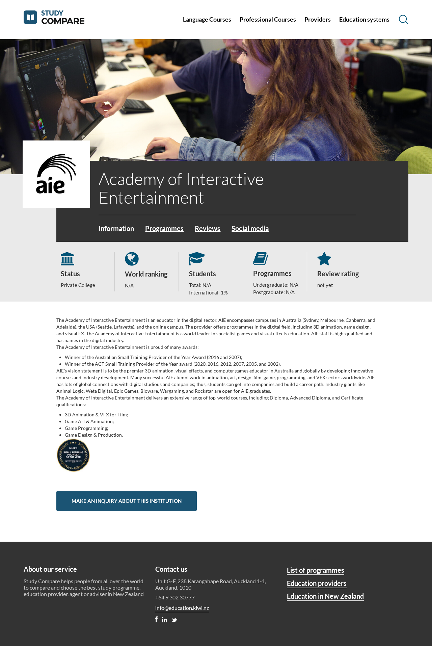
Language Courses (207, 19)
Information (116, 228)
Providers (317, 19)
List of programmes (315, 570)
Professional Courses (268, 19)
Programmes (164, 228)
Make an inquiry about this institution (127, 501)
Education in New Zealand (325, 596)
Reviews (207, 228)
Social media (250, 228)
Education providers (317, 583)
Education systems (364, 19)
